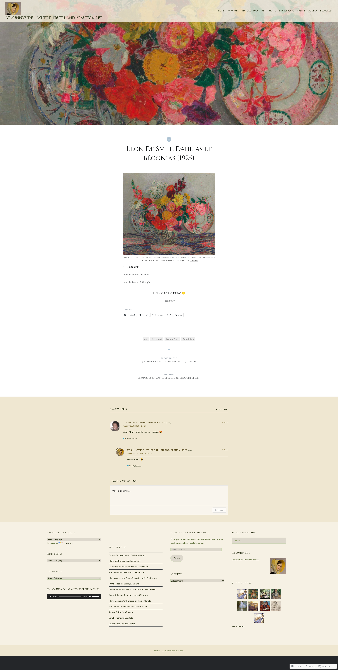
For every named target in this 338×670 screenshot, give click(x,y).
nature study (250, 11)
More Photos (238, 626)
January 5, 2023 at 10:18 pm (139, 453)
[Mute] (90, 596)
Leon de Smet (172, 339)
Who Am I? (233, 11)
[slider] (95, 596)
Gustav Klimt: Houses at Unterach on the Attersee (132, 589)
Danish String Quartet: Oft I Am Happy (127, 555)
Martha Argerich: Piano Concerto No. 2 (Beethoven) (133, 578)
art (264, 11)
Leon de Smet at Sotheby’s (136, 282)
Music (272, 11)
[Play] (50, 596)
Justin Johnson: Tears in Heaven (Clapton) (128, 595)
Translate (67, 543)
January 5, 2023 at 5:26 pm (134, 426)
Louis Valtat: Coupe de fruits (122, 623)
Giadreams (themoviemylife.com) (145, 422)
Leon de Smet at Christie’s (136, 274)
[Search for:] (259, 540)
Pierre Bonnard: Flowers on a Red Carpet (128, 606)
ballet (301, 11)
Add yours (222, 409)
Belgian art (156, 339)
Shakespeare (286, 11)
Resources (326, 11)
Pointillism (188, 339)
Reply (226, 422)
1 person (134, 438)
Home (221, 11)
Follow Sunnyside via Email (189, 532)
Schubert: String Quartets (121, 617)
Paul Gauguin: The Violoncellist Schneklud (128, 566)
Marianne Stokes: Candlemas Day (124, 561)
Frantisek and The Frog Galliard (124, 583)
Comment (219, 510)
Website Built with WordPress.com (168, 651)
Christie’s (194, 260)
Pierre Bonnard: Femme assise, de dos (126, 572)
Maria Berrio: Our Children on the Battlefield (130, 600)
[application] (74, 596)
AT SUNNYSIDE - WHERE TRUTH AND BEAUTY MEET (157, 450)
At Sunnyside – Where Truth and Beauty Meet (53, 17)
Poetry (312, 11)
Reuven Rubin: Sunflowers (121, 612)
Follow (177, 558)
